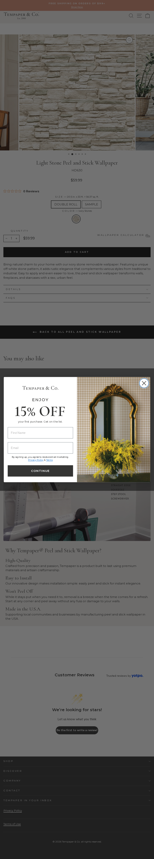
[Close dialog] (144, 383)
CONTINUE (40, 471)
